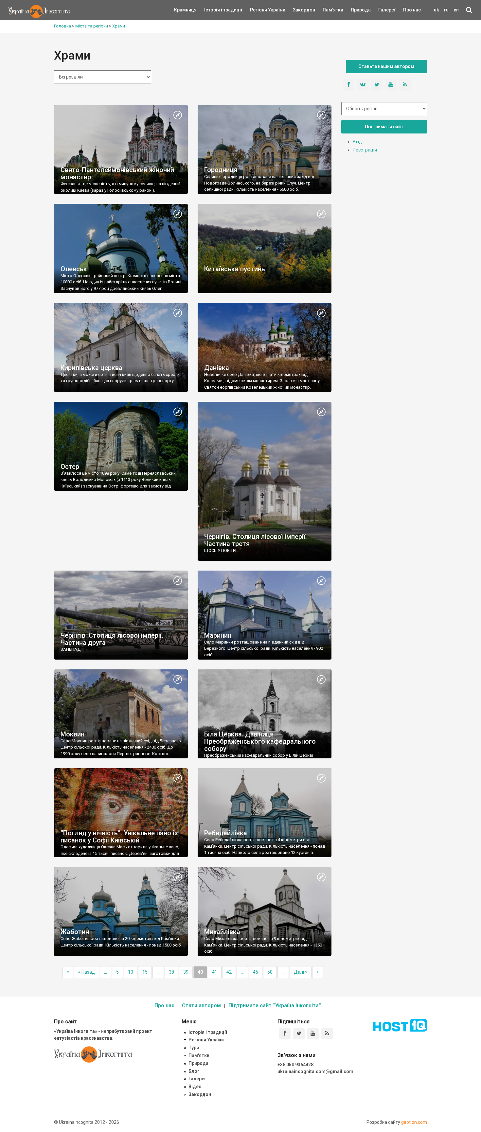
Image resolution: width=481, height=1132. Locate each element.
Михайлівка (222, 932)
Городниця (220, 170)
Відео (195, 1086)
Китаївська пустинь (234, 269)
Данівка (216, 368)
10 (130, 972)
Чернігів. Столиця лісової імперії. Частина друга (112, 638)
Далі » (300, 972)
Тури (193, 1047)
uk (436, 9)
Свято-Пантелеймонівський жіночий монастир (117, 173)
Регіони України (259, 9)
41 (214, 972)
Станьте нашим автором (386, 66)
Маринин (217, 635)
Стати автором (201, 1005)
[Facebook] (285, 1033)
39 (185, 972)
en (456, 9)
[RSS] (327, 1033)
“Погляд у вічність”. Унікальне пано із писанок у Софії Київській (119, 836)
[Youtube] (313, 1033)
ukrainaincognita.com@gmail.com (315, 1071)
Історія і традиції (213, 9)
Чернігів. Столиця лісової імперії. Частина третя (255, 540)
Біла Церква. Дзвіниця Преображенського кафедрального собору (260, 741)
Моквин (72, 734)
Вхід (357, 141)
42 (229, 972)
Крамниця (185, 9)
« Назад (86, 972)
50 (270, 972)
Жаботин (75, 932)
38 (171, 972)
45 (255, 972)
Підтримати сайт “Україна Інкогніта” (274, 1005)
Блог (194, 1071)
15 (145, 972)
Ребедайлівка (225, 833)
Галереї (387, 9)
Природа (356, 9)
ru (446, 9)
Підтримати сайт (384, 126)
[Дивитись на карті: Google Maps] (177, 115)
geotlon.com (414, 1122)
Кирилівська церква (91, 368)
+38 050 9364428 (295, 1064)
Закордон (298, 9)
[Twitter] (299, 1033)
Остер (70, 466)
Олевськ (74, 269)
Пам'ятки (328, 9)
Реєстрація (365, 149)
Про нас (412, 9)
